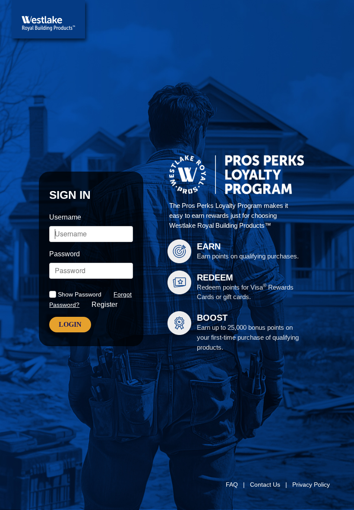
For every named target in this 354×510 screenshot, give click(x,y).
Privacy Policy (312, 484)
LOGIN (70, 324)
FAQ (233, 484)
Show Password (79, 294)
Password (64, 254)
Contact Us (266, 484)
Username (65, 217)
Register (104, 304)
